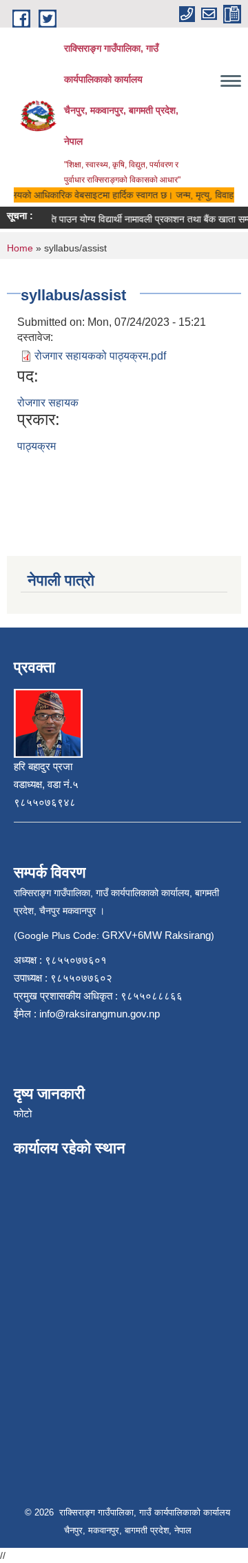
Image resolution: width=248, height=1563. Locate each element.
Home (20, 247)
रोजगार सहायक (48, 402)
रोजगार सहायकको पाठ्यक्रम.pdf (100, 356)
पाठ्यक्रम (36, 446)
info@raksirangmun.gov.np (99, 1013)
